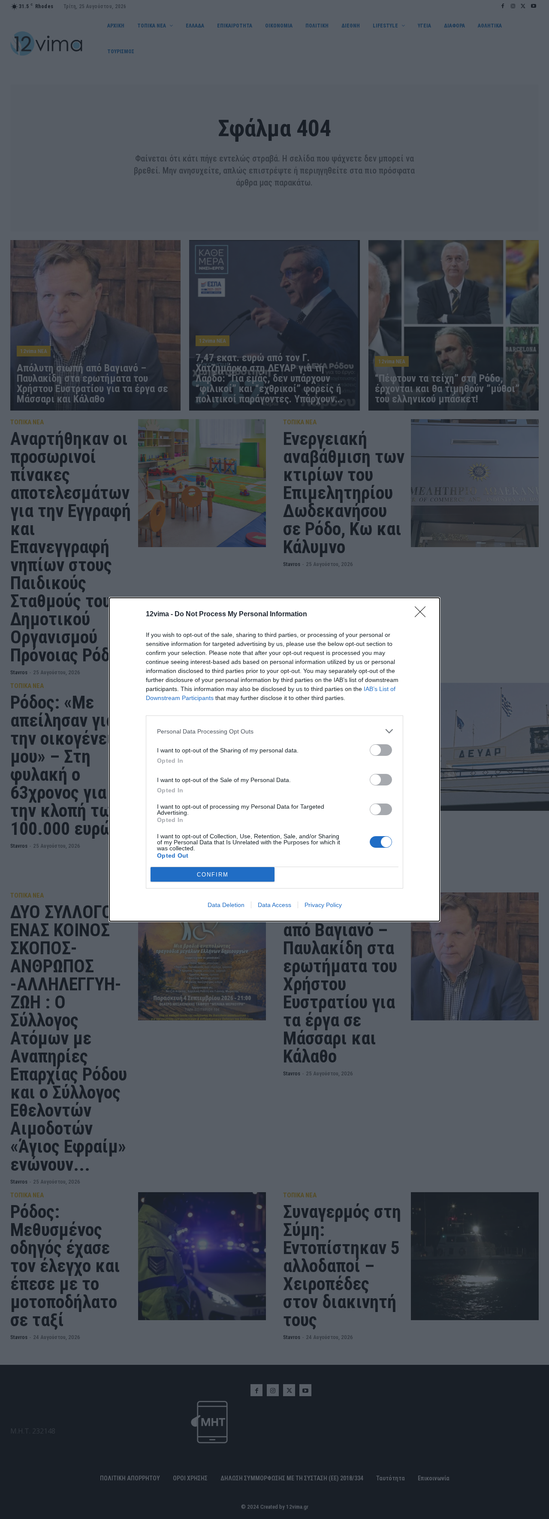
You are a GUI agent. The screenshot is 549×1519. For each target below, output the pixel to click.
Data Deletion (226, 904)
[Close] (423, 614)
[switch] (381, 750)
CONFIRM (213, 874)
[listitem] (274, 731)
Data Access (274, 904)
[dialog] (274, 759)
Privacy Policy (323, 904)
